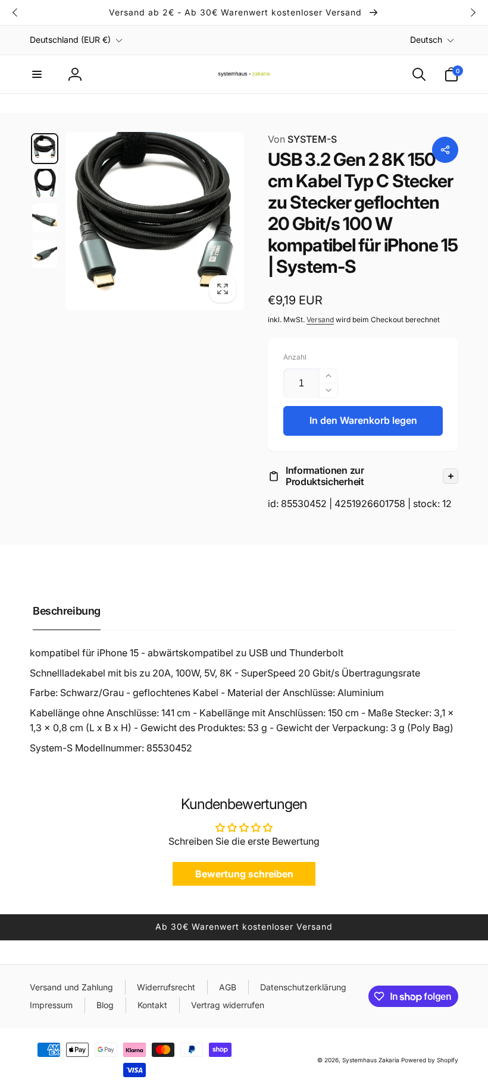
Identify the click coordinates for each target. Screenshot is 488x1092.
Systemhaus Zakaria (370, 1059)
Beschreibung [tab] (67, 611)
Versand (320, 319)
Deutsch (426, 39)
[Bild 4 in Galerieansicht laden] (44, 254)
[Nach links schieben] (15, 12)
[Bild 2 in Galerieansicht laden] (44, 183)
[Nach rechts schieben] (472, 12)
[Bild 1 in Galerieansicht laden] (44, 148)
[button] (37, 74)
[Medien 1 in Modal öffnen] (154, 221)
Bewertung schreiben (244, 874)
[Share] (445, 150)
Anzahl (294, 357)
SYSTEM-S (302, 139)
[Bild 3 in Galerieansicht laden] (44, 217)
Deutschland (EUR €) (70, 39)
